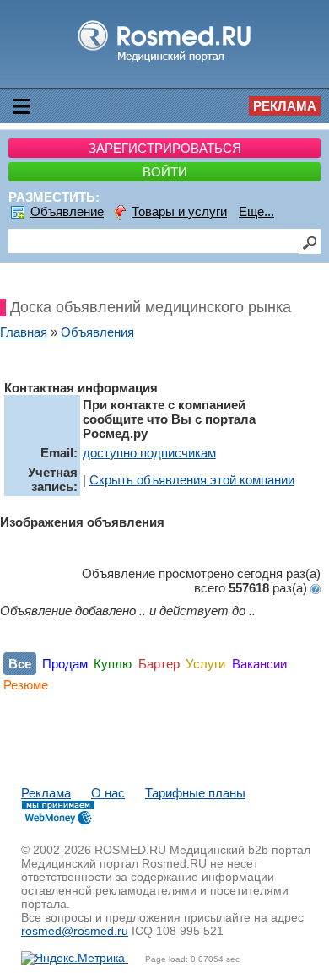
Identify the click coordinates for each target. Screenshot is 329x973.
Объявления (97, 332)
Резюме (25, 685)
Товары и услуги (179, 211)
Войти (165, 172)
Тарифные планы (195, 793)
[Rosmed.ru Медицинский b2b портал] (164, 61)
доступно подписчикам (149, 453)
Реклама (284, 106)
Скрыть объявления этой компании (191, 480)
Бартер (159, 664)
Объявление (67, 211)
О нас (108, 793)
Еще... (256, 211)
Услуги (205, 664)
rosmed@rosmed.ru (74, 931)
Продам (65, 664)
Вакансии (259, 664)
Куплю (113, 664)
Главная (23, 332)
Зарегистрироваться (165, 148)
